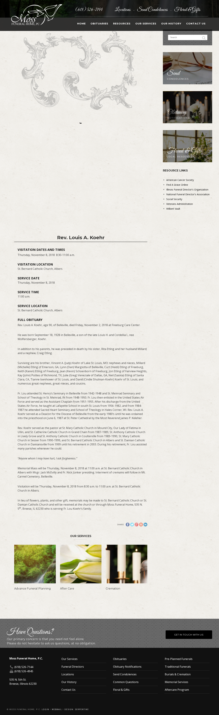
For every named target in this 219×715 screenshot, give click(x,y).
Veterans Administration (179, 204)
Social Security (174, 199)
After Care (67, 588)
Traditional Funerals (178, 666)
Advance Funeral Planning (32, 588)
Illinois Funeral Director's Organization (187, 189)
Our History (171, 23)
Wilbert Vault (173, 208)
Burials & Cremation (178, 674)
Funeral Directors (72, 666)
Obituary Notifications (127, 666)
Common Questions (126, 682)
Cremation (113, 588)
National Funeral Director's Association (188, 194)
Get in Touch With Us (189, 634)
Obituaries (99, 23)
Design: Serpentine (77, 709)
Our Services (145, 23)
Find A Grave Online (177, 184)
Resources (122, 23)
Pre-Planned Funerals (178, 659)
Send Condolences (152, 9)
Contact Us (196, 23)
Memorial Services (176, 682)
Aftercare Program (177, 690)
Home (81, 23)
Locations (123, 9)
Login (45, 709)
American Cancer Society (180, 180)
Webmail (57, 709)
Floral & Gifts (187, 9)
